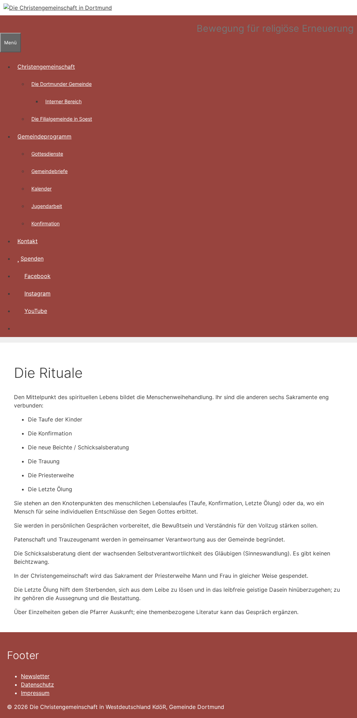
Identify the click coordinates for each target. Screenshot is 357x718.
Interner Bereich (63, 101)
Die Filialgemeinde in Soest (61, 119)
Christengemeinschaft (46, 66)
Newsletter (35, 676)
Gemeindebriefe (49, 171)
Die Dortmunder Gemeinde (61, 84)
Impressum (35, 692)
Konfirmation (45, 223)
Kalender (41, 189)
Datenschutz (37, 684)
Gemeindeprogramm (44, 136)
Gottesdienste (47, 154)
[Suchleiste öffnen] (3, 24)
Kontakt (27, 241)
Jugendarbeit (46, 206)
